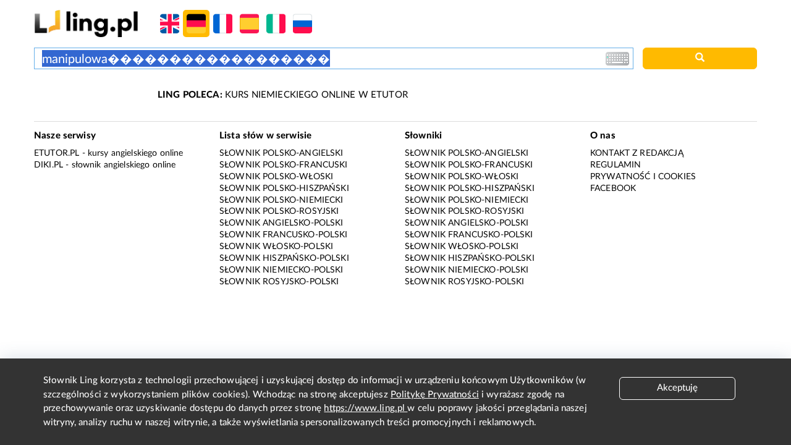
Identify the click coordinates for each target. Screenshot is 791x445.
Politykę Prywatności (435, 394)
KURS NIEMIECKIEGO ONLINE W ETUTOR (283, 95)
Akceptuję (677, 387)
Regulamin (615, 165)
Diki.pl (48, 165)
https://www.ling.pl (365, 408)
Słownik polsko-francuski (283, 165)
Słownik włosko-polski (276, 246)
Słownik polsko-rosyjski (279, 211)
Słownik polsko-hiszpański (284, 188)
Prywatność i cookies (643, 176)
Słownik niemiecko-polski (281, 270)
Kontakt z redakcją (636, 153)
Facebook (613, 188)
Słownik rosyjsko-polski (279, 282)
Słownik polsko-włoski (276, 176)
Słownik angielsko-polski (281, 223)
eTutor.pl (56, 153)
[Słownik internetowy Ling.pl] (86, 23)
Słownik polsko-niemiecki (281, 200)
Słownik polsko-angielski (281, 153)
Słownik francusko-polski (283, 235)
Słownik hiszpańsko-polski (284, 258)
